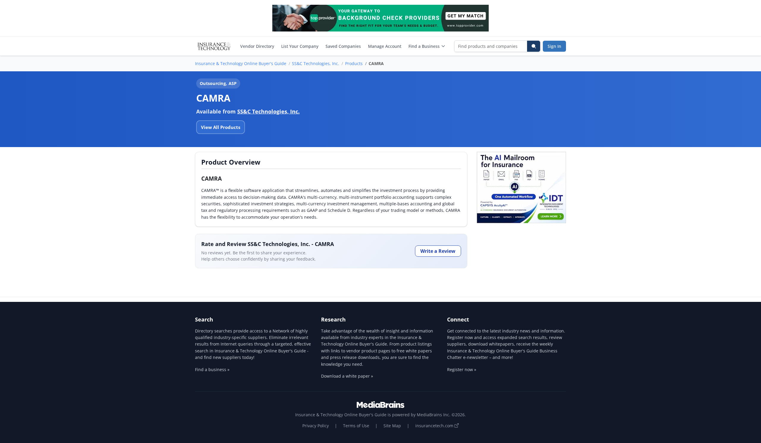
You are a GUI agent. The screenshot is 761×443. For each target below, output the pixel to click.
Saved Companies (343, 46)
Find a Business (424, 46)
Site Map (392, 425)
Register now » (461, 369)
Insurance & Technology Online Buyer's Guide (240, 63)
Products (354, 63)
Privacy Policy (315, 425)
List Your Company (299, 46)
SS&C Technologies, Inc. (315, 63)
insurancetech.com (435, 425)
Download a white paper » (347, 376)
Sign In (554, 46)
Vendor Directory (257, 46)
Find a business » (212, 369)
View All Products (220, 127)
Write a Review (437, 251)
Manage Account (384, 46)
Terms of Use (356, 425)
